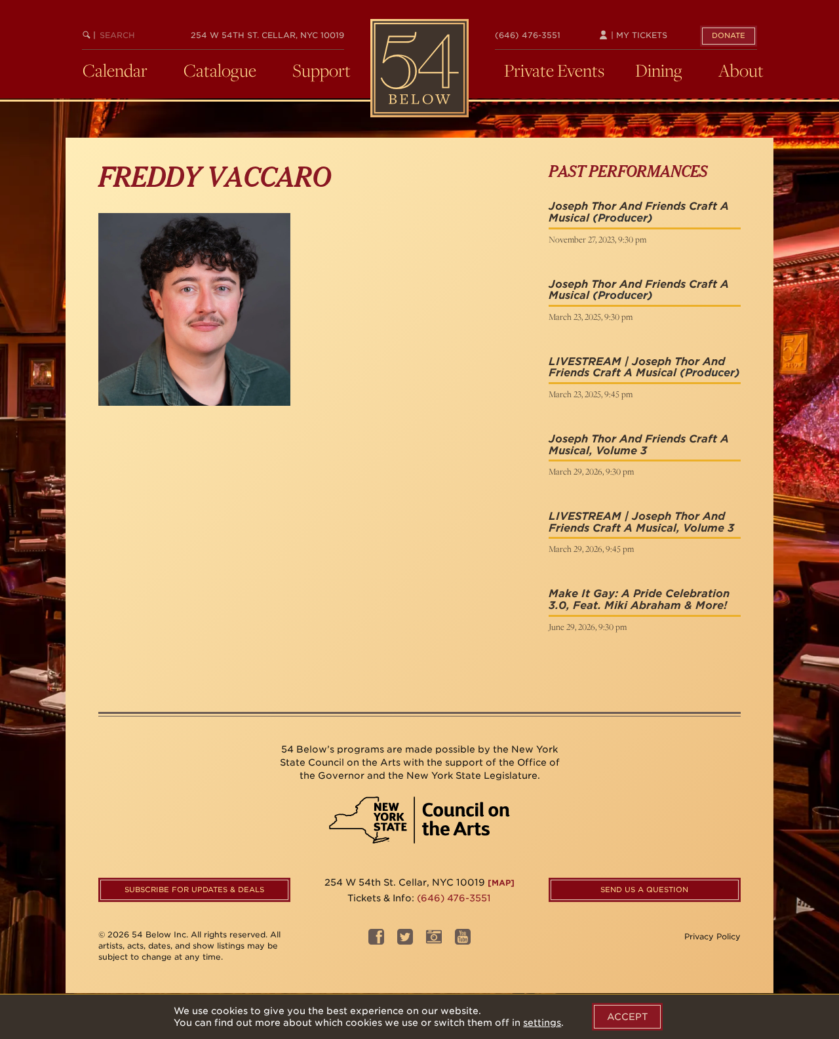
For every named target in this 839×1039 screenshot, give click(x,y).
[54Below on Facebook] (376, 941)
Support (321, 70)
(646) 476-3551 (527, 35)
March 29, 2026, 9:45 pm (591, 549)
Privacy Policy (712, 936)
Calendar (115, 70)
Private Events (554, 70)
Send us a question (644, 889)
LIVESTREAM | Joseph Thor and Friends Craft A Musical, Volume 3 (641, 522)
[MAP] (501, 883)
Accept (627, 1016)
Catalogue (220, 70)
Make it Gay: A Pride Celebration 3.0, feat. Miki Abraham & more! (639, 599)
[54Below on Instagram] (434, 941)
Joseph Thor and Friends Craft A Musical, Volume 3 (639, 445)
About (741, 70)
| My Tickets (637, 35)
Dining (658, 70)
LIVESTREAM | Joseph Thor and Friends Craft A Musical (637, 367)
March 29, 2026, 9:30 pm (591, 471)
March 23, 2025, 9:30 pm (591, 317)
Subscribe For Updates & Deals (194, 889)
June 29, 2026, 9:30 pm (588, 627)
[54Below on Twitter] (405, 941)
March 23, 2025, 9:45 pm (591, 394)
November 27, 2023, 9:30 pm (597, 239)
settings (542, 1022)
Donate (728, 35)
